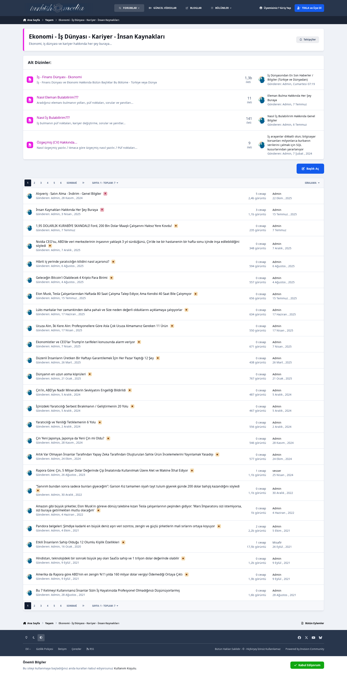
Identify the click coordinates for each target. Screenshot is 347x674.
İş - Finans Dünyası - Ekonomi (59, 77)
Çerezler (76, 649)
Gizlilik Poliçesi (44, 649)
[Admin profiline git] (261, 79)
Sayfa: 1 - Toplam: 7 (103, 182)
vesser (276, 471)
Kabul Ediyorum (309, 665)
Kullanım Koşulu (125, 668)
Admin (287, 84)
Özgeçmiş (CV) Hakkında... (57, 142)
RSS (91, 649)
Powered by (305, 649)
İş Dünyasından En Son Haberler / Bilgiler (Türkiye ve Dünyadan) (290, 77)
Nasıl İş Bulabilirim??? (53, 117)
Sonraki (72, 182)
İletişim (62, 649)
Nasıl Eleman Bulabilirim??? (57, 97)
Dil (27, 649)
